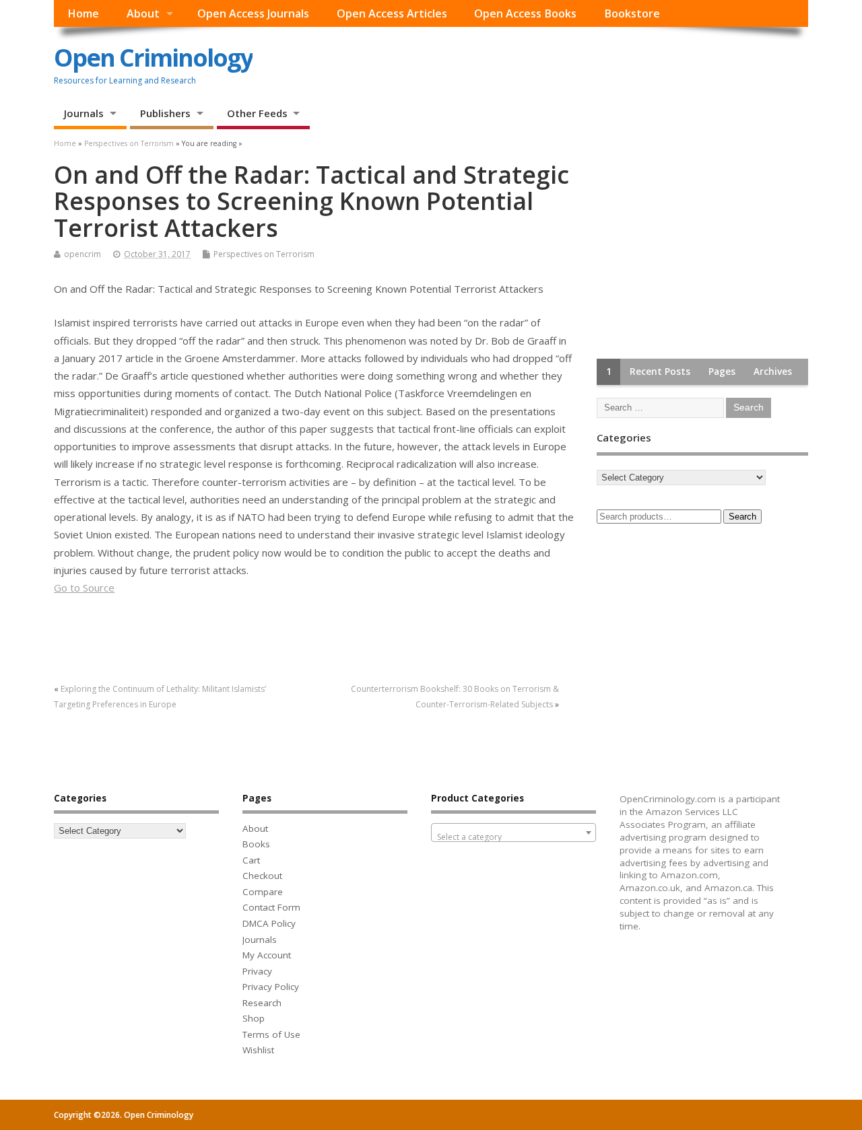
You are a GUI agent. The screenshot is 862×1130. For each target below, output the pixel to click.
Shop (253, 1018)
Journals (84, 113)
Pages (721, 371)
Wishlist (258, 1050)
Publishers (165, 113)
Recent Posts (660, 371)
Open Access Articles (392, 13)
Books (256, 844)
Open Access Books (525, 13)
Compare (262, 892)
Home (83, 13)
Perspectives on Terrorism (263, 254)
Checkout (262, 876)
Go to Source (84, 587)
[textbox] (513, 837)
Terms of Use (271, 1034)
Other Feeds (257, 113)
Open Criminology (153, 57)
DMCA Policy (269, 923)
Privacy (257, 971)
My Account (266, 955)
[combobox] (513, 832)
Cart (251, 860)
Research (261, 1003)
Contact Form (271, 907)
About (143, 13)
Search (742, 516)
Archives (773, 371)
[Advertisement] (698, 246)
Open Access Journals (253, 13)
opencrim (82, 254)
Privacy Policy (270, 987)
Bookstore (632, 13)
